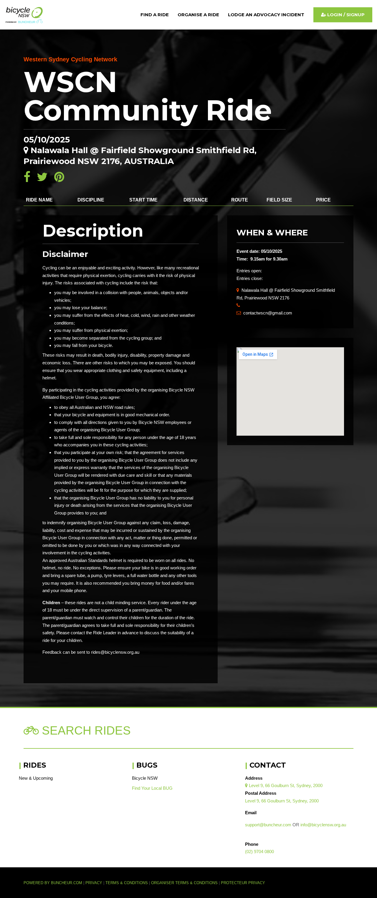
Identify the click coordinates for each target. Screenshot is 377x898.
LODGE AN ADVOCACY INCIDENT (266, 14)
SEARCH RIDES (85, 730)
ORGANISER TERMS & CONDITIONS (184, 883)
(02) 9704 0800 (259, 851)
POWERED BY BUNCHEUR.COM (54, 883)
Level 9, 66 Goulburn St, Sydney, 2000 (284, 785)
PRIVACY (93, 883)
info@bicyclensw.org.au (323, 824)
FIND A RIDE (154, 14)
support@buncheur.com (268, 824)
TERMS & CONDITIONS (127, 883)
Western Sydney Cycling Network (70, 59)
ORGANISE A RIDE (198, 14)
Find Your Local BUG (152, 788)
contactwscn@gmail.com (264, 312)
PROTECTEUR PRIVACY (243, 883)
